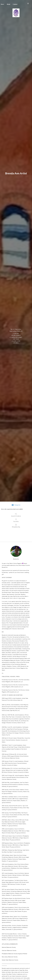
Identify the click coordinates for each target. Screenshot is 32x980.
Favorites (16, 521)
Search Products (16, 516)
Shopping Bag (16, 527)
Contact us (15, 3)
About (8, 4)
